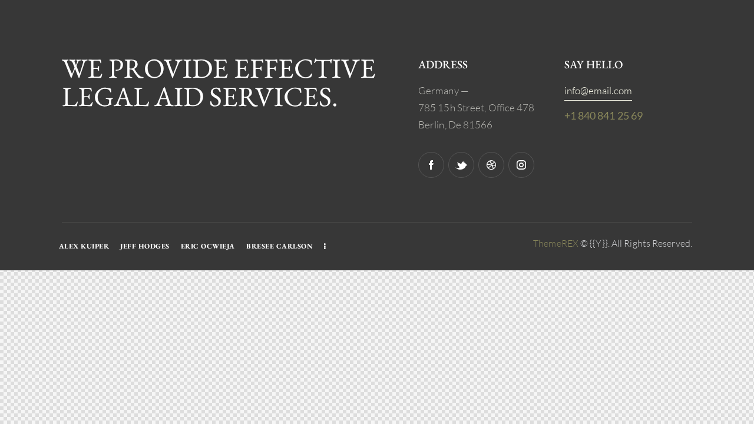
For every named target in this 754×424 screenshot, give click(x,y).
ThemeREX (555, 243)
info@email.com (598, 90)
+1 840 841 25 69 (603, 115)
